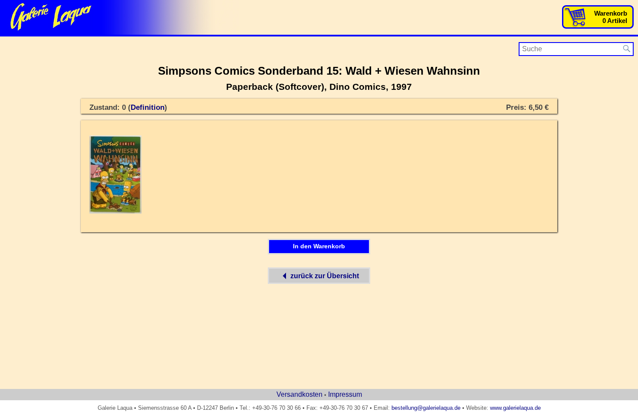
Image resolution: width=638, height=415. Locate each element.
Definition (147, 107)
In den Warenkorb (319, 246)
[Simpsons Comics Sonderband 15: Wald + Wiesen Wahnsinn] (115, 211)
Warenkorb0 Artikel (610, 17)
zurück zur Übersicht (324, 276)
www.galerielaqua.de (515, 408)
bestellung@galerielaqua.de (425, 408)
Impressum (345, 394)
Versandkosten (299, 394)
